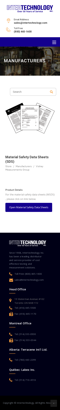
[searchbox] (28, 92)
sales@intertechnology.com (29, 279)
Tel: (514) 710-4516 (25, 379)
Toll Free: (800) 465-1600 (28, 273)
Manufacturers (24, 166)
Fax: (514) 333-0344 (25, 340)
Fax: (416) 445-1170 (25, 313)
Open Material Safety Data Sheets (28, 207)
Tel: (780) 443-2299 (25, 359)
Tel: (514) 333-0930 (25, 334)
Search (51, 92)
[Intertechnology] (30, 8)
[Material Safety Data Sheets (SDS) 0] (30, 118)
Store (8, 166)
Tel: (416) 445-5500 (25, 307)
